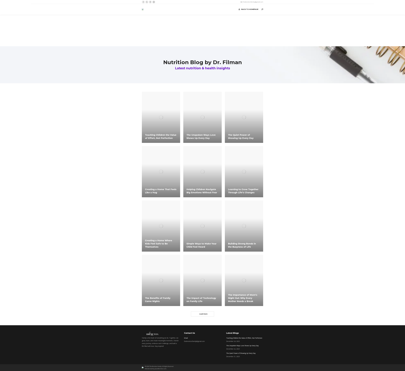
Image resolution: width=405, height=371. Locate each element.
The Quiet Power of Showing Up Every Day (241, 353)
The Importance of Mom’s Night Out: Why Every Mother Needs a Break (242, 298)
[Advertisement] (202, 30)
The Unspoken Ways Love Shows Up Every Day (242, 346)
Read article (151, 142)
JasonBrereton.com (160, 369)
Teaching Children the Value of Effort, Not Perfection (244, 338)
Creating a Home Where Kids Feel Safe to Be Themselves (158, 243)
